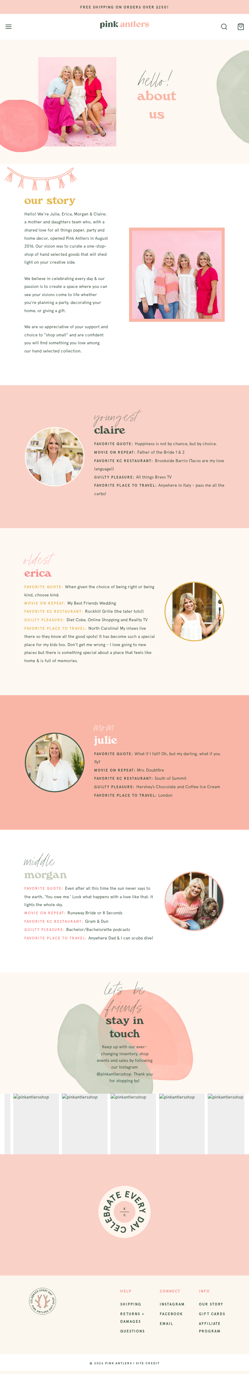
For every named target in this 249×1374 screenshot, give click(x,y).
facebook (171, 1314)
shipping (131, 1304)
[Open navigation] (8, 26)
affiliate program (210, 1327)
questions (132, 1331)
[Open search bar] (224, 26)
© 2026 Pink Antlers (111, 1363)
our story (211, 1304)
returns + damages (132, 1318)
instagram (172, 1304)
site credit (148, 1363)
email (166, 1324)
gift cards (212, 1314)
